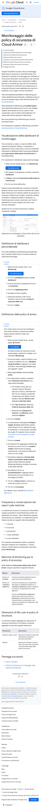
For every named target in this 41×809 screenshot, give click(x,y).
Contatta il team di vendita (10, 721)
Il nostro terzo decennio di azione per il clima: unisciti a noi (21, 795)
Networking (22, 20)
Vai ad (14, 347)
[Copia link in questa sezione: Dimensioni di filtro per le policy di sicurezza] (14, 616)
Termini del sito (29, 789)
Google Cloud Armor (15, 8)
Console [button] (6, 262)
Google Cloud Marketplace (10, 718)
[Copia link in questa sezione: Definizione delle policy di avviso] (4, 318)
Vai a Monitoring (13, 168)
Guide (20, 22)
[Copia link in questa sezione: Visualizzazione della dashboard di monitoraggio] (18, 139)
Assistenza (5, 733)
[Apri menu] (3, 2)
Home (3, 20)
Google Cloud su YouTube (10, 778)
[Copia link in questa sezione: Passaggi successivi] (25, 657)
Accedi (36, 2)
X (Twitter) (5, 775)
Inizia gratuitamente (11, 13)
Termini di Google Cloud (10, 792)
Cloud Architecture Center (10, 757)
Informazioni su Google (9, 789)
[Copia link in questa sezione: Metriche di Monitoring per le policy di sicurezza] (23, 560)
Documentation (12, 20)
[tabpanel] (20, 286)
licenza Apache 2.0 (12, 694)
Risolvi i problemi (12, 662)
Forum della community (9, 729)
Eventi (3, 772)
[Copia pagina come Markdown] (31, 44)
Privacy (20, 789)
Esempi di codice (7, 754)
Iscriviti (33, 800)
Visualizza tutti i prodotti (9, 711)
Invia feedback (9, 30)
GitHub (4, 748)
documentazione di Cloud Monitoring (14, 128)
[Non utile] (22, 26)
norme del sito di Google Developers (12, 696)
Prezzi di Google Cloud (9, 714)
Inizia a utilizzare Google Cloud (11, 751)
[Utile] (19, 26)
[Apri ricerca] (27, 2)
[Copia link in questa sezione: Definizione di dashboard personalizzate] (19, 247)
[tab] (6, 262)
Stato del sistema (7, 739)
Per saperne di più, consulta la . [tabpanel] (20, 411)
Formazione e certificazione (10, 760)
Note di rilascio (6, 736)
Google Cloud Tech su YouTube (11, 782)
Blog (3, 769)
